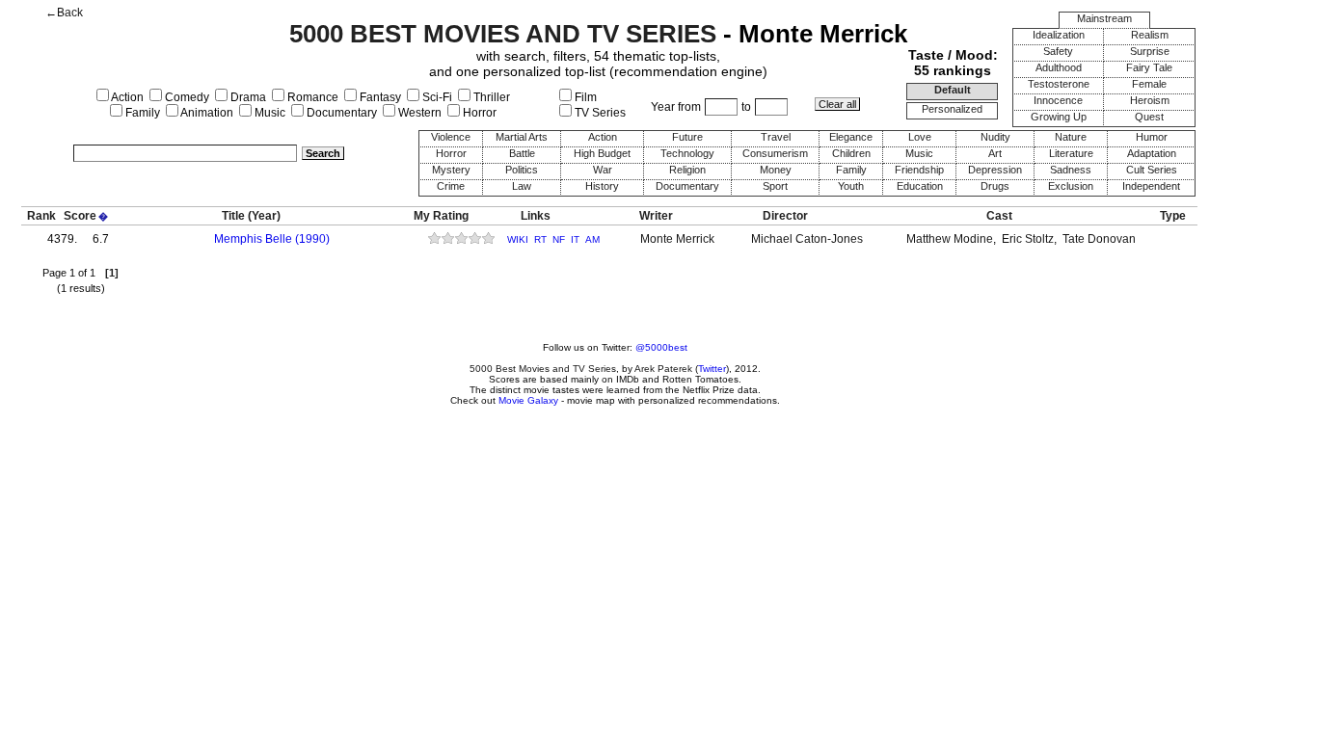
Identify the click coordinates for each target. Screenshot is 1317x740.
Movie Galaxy (528, 400)
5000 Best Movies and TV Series (543, 368)
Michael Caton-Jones (807, 239)
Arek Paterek (663, 368)
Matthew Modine (949, 239)
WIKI (517, 239)
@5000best (661, 347)
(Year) (264, 216)
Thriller (490, 97)
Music (268, 112)
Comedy (185, 97)
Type (1173, 216)
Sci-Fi (435, 97)
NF (558, 239)
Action (126, 97)
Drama (247, 97)
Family (141, 112)
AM (592, 239)
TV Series (599, 112)
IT (575, 239)
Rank (41, 216)
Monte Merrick (677, 239)
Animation (205, 112)
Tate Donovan (1099, 239)
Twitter (712, 368)
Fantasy (379, 97)
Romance (311, 97)
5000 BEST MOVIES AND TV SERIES (502, 33)
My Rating (441, 216)
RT (540, 239)
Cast (999, 216)
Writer (656, 216)
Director (785, 216)
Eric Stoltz (1028, 239)
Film (584, 97)
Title (233, 216)
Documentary (340, 112)
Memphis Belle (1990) (272, 239)
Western (418, 112)
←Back (64, 12)
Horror (478, 112)
